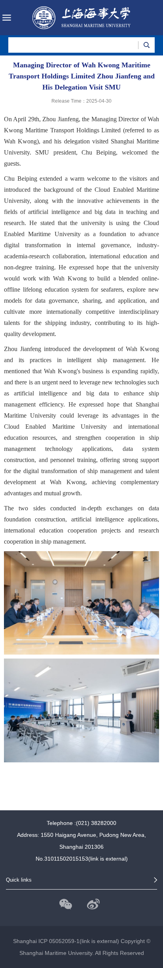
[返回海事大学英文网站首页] (81, 17)
